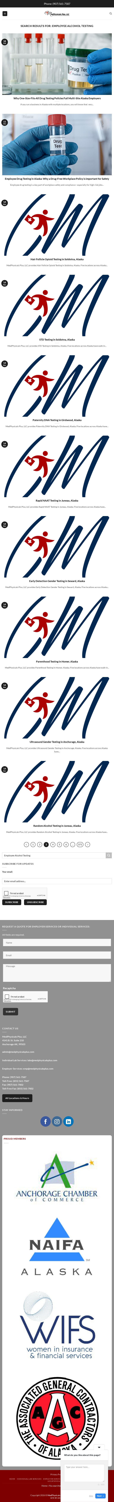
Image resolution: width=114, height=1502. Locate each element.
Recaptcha (9, 988)
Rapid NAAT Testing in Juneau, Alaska (57, 500)
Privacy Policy (57, 1474)
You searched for (57, 1485)
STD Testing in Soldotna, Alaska (57, 339)
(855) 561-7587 (21, 1080)
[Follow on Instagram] (57, 1121)
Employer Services (52, 1479)
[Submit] (109, 855)
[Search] (111, 13)
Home (12, 1479)
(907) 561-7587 (61, 3)
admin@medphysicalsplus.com (18, 1051)
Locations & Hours (57, 1481)
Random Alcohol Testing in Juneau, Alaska (57, 825)
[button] (5, 13)
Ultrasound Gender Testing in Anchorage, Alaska (57, 741)
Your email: (7, 871)
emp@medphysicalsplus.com (38, 1068)
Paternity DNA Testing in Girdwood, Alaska (57, 420)
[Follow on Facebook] (45, 1121)
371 (80, 844)
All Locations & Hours (17, 1098)
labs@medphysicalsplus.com (42, 1060)
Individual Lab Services (29, 1479)
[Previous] (26, 844)
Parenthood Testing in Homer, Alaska (57, 661)
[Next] (87, 844)
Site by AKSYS (57, 1498)
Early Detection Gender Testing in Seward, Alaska (57, 581)
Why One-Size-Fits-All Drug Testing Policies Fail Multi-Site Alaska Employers (57, 98)
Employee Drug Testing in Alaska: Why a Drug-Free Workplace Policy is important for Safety (57, 178)
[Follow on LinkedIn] (68, 1121)
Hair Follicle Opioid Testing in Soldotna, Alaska (57, 259)
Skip (91, 1496)
